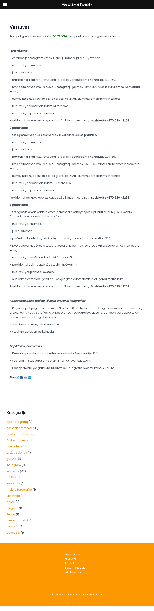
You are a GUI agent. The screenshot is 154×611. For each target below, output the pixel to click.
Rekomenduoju (75, 568)
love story (13, 483)
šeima (11, 514)
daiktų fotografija (18, 434)
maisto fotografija (19, 489)
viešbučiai (13, 533)
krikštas (12, 477)
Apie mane (72, 554)
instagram (14, 465)
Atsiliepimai (73, 572)
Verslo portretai (17, 520)
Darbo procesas (18, 440)
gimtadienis (15, 446)
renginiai (12, 508)
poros (11, 502)
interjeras (13, 471)
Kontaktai (71, 563)
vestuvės (13, 526)
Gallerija (70, 559)
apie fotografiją (17, 422)
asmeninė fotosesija (20, 428)
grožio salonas (17, 452)
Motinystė (13, 496)
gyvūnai (12, 459)
